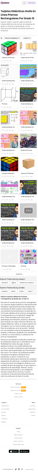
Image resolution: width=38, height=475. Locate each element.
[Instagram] (22, 469)
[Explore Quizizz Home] (5, 3)
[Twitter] (16, 469)
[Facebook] (19, 469)
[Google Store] (24, 451)
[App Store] (14, 451)
